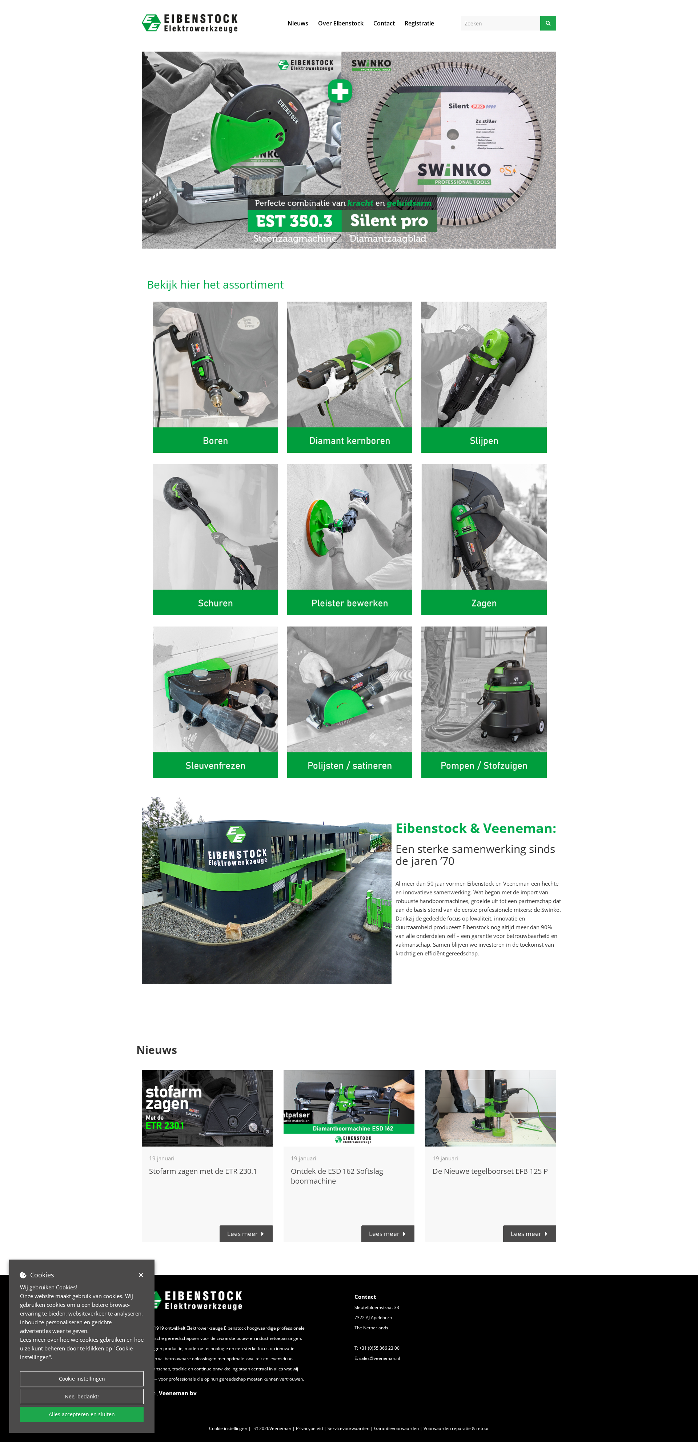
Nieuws (298, 23)
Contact (384, 23)
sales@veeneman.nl (379, 1358)
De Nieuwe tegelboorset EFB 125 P (490, 1171)
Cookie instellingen (82, 1378)
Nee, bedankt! (82, 1396)
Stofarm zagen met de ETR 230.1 (203, 1171)
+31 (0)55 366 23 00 (379, 1348)
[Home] (189, 23)
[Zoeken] (548, 23)
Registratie (419, 23)
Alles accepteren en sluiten (82, 1414)
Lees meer (242, 1233)
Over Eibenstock (341, 23)
